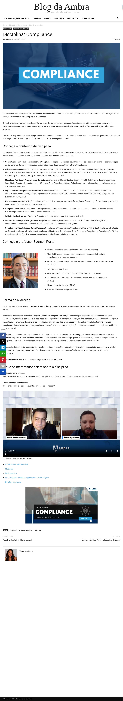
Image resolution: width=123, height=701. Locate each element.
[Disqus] (61, 599)
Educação (59, 18)
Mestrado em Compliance (21, 28)
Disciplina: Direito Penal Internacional (17, 540)
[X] (3, 342)
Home (5, 25)
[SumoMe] (3, 372)
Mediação (9, 469)
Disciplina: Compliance (27, 34)
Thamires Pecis (7, 39)
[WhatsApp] (3, 354)
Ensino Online (22, 25)
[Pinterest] (3, 360)
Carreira (37, 18)
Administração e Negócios (16, 18)
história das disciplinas (25, 530)
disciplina (12, 530)
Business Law (11, 473)
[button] (117, 19)
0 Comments (116, 39)
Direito (47, 18)
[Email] (3, 366)
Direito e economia (13, 482)
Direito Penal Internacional (16, 464)
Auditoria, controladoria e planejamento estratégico (27, 477)
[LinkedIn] (3, 348)
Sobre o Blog (88, 18)
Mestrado (71, 18)
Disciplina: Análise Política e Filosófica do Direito (101, 540)
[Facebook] (3, 336)
